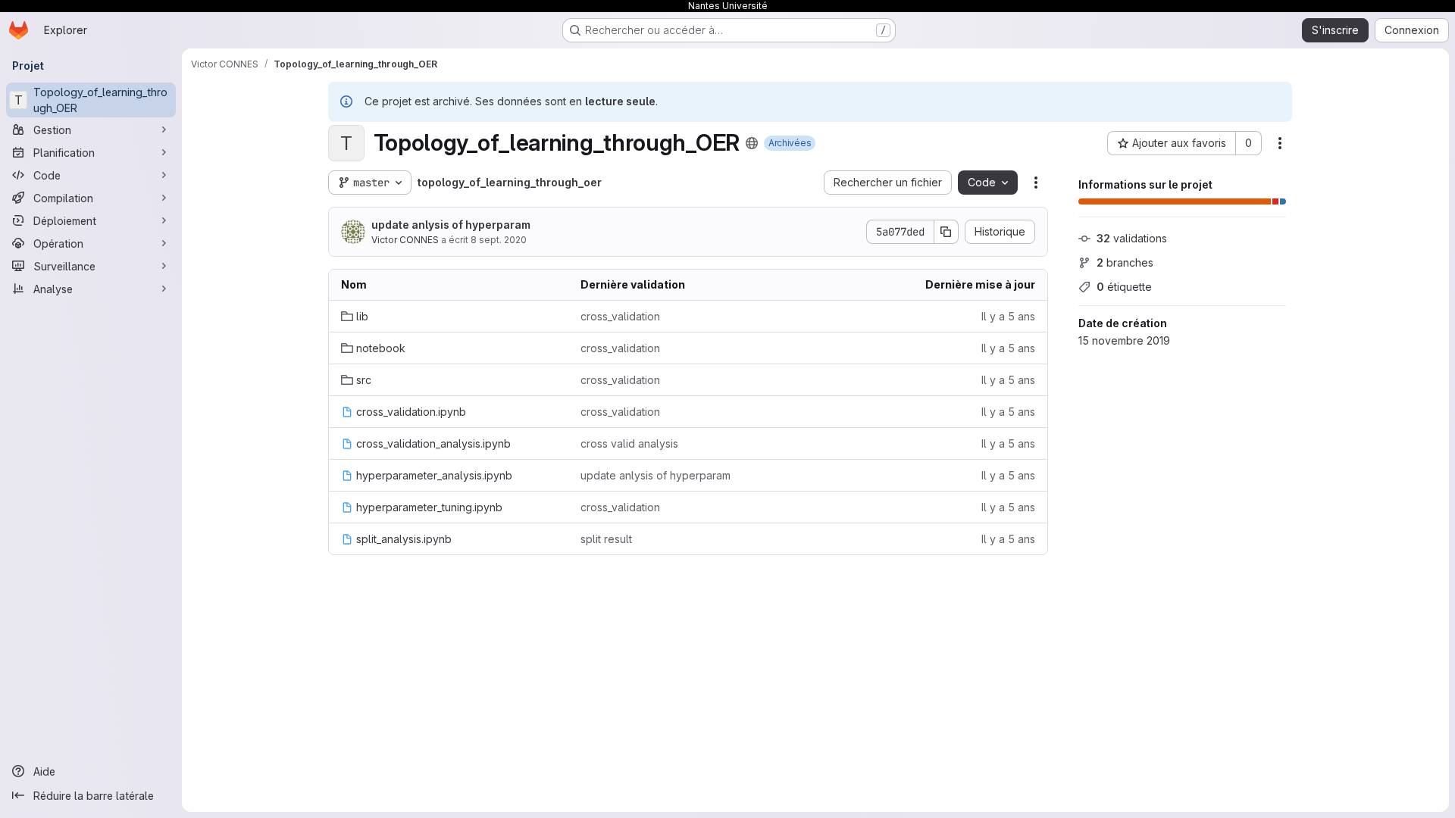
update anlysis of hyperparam (450, 224)
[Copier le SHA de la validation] (946, 232)
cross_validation (620, 316)
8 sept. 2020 (499, 239)
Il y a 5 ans (1008, 316)
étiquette (1124, 286)
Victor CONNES (405, 239)
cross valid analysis (629, 443)
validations (1132, 238)
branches (1125, 262)
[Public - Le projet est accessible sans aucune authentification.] (752, 143)
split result (606, 538)
